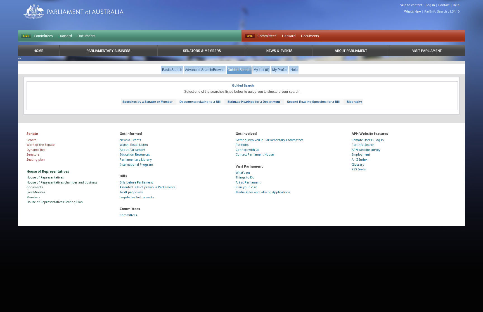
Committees (43, 36)
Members (33, 197)
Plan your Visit (246, 187)
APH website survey (366, 149)
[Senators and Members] (202, 50)
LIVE (26, 36)
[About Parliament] (351, 50)
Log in (430, 5)
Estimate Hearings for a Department (254, 101)
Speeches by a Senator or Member (147, 101)
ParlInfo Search (363, 144)
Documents (86, 36)
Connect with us (247, 149)
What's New (412, 11)
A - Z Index (359, 159)
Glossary (358, 164)
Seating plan (36, 159)
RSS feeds (359, 169)
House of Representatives (45, 177)
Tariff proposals (131, 192)
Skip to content (411, 5)
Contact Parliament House (255, 154)
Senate (31, 140)
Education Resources (135, 154)
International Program (136, 164)
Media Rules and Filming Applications (263, 192)
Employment (361, 154)
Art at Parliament (248, 182)
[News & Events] (279, 50)
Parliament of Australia (73, 11)
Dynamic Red (36, 149)
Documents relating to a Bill (200, 101)
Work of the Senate (41, 144)
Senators (33, 154)
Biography (354, 101)
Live (250, 36)
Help (456, 5)
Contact (443, 5)
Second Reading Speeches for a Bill (313, 101)
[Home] (39, 50)
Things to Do (245, 177)
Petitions (242, 144)
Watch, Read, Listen (134, 144)
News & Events (130, 140)
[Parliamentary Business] (109, 50)
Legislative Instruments (137, 197)
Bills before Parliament (136, 182)
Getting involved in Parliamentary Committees (269, 140)
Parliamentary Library (136, 159)
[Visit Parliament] (427, 50)
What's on (243, 172)
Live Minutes (36, 192)
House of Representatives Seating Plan (55, 202)
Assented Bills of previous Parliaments (147, 187)
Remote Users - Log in (368, 140)
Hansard (65, 36)
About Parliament (132, 149)
